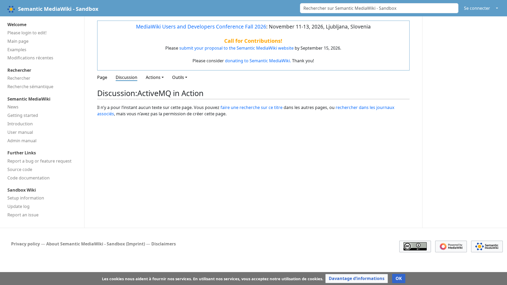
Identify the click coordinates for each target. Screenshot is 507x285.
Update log (18, 206)
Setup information (25, 198)
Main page (18, 41)
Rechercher (18, 78)
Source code (19, 169)
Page (102, 77)
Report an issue (23, 215)
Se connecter (477, 8)
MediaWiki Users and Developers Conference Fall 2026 (201, 26)
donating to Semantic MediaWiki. (258, 61)
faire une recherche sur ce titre (251, 107)
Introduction (20, 124)
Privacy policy (25, 244)
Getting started (22, 115)
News (12, 107)
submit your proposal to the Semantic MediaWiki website (236, 48)
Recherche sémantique (30, 86)
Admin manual (21, 141)
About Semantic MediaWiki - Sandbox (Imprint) (95, 244)
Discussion (126, 77)
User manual (20, 132)
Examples (16, 50)
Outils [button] (178, 77)
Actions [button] (153, 77)
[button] (356, 278)
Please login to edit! (26, 33)
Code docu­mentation (28, 178)
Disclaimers (163, 244)
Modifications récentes (30, 58)
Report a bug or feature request (39, 161)
